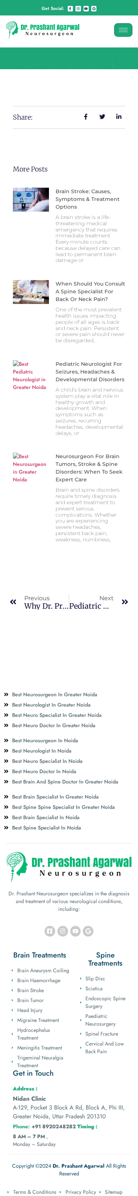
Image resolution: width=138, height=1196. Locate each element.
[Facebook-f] (70, 8)
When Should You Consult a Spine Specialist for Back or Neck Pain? (90, 291)
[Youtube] (86, 8)
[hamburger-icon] (123, 30)
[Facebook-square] (50, 931)
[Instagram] (78, 8)
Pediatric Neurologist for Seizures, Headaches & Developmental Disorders (90, 372)
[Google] (93, 8)
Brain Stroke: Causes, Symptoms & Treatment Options (88, 199)
